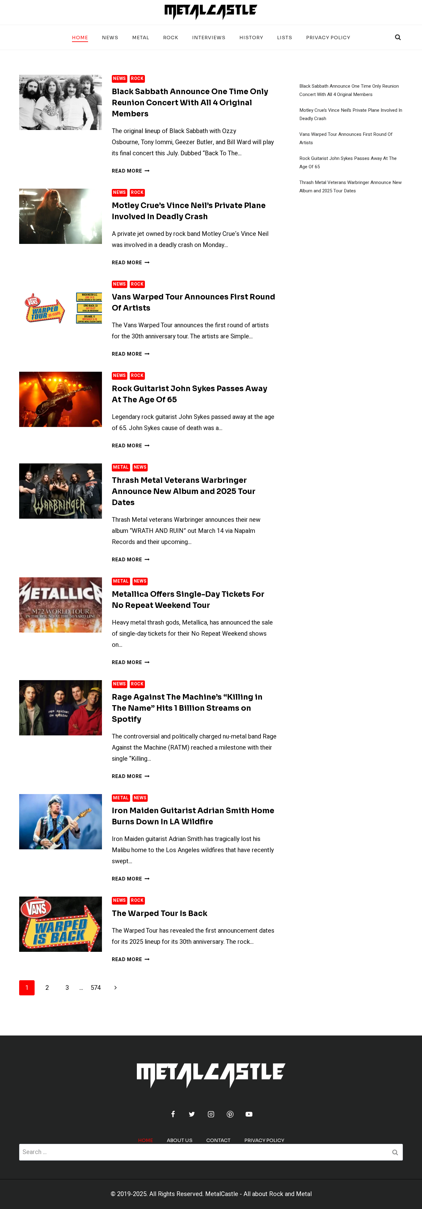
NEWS (110, 37)
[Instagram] (211, 1114)
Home (80, 37)
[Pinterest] (230, 1114)
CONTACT (218, 1140)
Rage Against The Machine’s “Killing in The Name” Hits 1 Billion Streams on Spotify (187, 708)
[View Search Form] (398, 37)
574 (96, 987)
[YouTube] (249, 1114)
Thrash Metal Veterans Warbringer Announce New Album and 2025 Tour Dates (183, 491)
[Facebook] (173, 1114)
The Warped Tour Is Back (159, 913)
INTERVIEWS (209, 37)
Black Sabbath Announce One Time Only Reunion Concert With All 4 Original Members (190, 103)
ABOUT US (179, 1140)
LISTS (284, 37)
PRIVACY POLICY (328, 37)
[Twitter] (192, 1114)
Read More (130, 171)
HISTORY (251, 37)
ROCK (170, 37)
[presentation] (60, 102)
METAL (140, 37)
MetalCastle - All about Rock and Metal (258, 1194)
